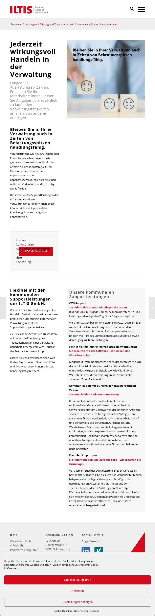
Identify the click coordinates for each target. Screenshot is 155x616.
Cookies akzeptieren (77, 579)
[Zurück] (76, 79)
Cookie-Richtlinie (63, 611)
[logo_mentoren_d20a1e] (30, 9)
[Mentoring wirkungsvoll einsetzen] (152, 308)
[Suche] (130, 9)
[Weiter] (136, 79)
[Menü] (139, 9)
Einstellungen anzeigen (77, 602)
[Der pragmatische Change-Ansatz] (3, 308)
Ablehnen (77, 591)
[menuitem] (130, 9)
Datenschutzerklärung (86, 611)
